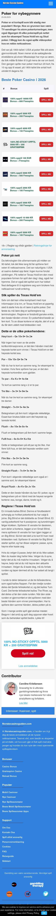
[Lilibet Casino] (5, 174)
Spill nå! (28, 653)
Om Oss (6, 827)
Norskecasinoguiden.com (18, 731)
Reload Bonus (9, 776)
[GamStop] (14, 884)
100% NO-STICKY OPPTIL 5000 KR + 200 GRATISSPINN (26, 643)
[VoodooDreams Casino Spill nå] (5, 219)
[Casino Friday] (5, 144)
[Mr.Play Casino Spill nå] (5, 189)
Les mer (23, 703)
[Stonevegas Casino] (5, 115)
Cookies (6, 846)
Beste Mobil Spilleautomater (16, 806)
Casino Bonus (9, 766)
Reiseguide (8, 856)
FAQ (4, 851)
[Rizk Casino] (5, 234)
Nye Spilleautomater (12, 801)
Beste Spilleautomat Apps (15, 811)
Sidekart (6, 860)
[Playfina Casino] (5, 100)
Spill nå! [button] (46, 99)
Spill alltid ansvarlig (12, 837)
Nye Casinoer (9, 796)
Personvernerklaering (13, 841)
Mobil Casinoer (10, 792)
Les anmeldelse (28, 666)
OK (44, 913)
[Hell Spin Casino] (5, 129)
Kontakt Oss (8, 832)
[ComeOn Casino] (5, 204)
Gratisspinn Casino (12, 771)
